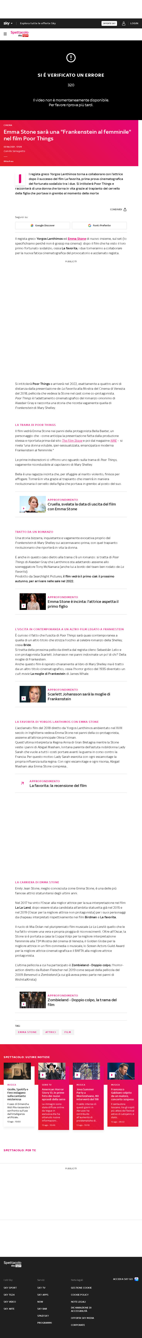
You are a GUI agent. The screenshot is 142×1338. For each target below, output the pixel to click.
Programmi (44, 1322)
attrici (50, 1032)
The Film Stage (72, 440)
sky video (10, 1301)
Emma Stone (77, 238)
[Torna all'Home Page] (19, 34)
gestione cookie (81, 1287)
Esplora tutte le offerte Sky (38, 23)
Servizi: (41, 1280)
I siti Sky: (8, 1280)
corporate (78, 1325)
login (134, 23)
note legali (78, 1301)
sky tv (41, 1287)
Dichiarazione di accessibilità (81, 1309)
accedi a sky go (123, 1279)
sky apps (43, 1294)
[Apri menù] (5, 34)
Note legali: (77, 1280)
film (68, 1032)
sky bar (42, 1308)
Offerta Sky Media (82, 1318)
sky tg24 (9, 1294)
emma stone (27, 1032)
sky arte (9, 1308)
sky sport (10, 1287)
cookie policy (80, 1294)
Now (40, 1301)
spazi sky (43, 1315)
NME (113, 440)
